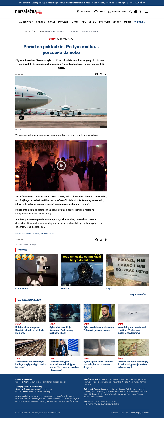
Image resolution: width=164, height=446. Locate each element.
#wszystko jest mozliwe (44, 233)
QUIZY (92, 22)
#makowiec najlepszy (24, 233)
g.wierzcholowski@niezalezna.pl (52, 382)
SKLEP (102, 11)
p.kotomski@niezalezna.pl (40, 391)
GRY (84, 22)
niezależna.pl (31, 31)
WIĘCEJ (138, 22)
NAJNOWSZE (26, 22)
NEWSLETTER (119, 11)
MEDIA (127, 22)
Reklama (124, 412)
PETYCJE (63, 22)
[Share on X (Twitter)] (101, 74)
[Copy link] (106, 74)
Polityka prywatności (140, 412)
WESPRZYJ (86, 11)
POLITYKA (104, 22)
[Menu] (146, 12)
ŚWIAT (51, 22)
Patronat (114, 412)
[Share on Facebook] (96, 74)
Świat (42, 31)
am (22, 74)
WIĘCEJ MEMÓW (138, 294)
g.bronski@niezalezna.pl (41, 389)
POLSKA (40, 22)
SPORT (117, 22)
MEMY (75, 22)
